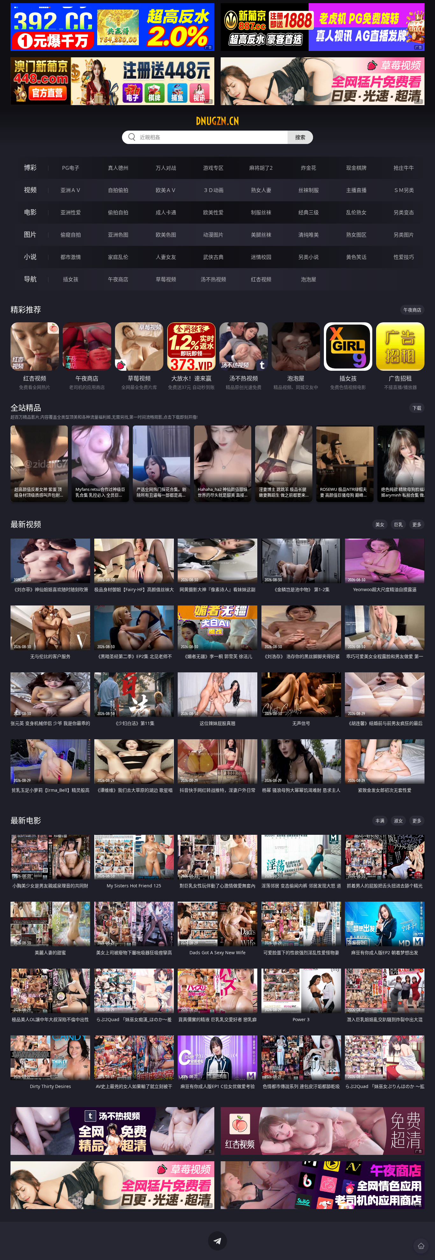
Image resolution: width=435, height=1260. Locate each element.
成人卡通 (166, 212)
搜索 (300, 137)
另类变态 (404, 212)
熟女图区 (356, 234)
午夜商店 (118, 279)
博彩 (30, 167)
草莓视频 (166, 279)
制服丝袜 (261, 212)
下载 (416, 408)
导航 (30, 279)
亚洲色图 (118, 234)
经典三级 (308, 212)
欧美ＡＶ (166, 190)
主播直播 (356, 190)
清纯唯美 (308, 234)
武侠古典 (213, 257)
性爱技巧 (404, 257)
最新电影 (26, 820)
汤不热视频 (213, 279)
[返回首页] (421, 1246)
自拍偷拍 (118, 190)
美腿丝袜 (261, 234)
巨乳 (398, 524)
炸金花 (308, 167)
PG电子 (70, 167)
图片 (30, 234)
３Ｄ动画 (213, 190)
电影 (30, 212)
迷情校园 (261, 257)
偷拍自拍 (118, 212)
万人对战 (166, 167)
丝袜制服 (308, 190)
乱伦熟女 (356, 212)
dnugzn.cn (217, 121)
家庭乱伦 (118, 257)
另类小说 (308, 257)
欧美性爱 (213, 212)
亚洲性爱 (71, 212)
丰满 (379, 821)
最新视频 (26, 524)
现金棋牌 (356, 167)
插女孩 (70, 279)
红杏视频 (261, 279)
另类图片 (404, 234)
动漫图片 (213, 234)
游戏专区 (213, 167)
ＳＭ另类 (404, 190)
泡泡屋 (308, 279)
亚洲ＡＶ (71, 190)
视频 (30, 190)
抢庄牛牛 (404, 167)
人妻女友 (166, 257)
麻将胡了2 (261, 167)
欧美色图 (166, 234)
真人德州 (118, 167)
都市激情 (71, 257)
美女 (379, 524)
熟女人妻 (261, 190)
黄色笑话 (356, 257)
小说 (30, 257)
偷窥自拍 (71, 234)
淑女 (398, 821)
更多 (416, 524)
